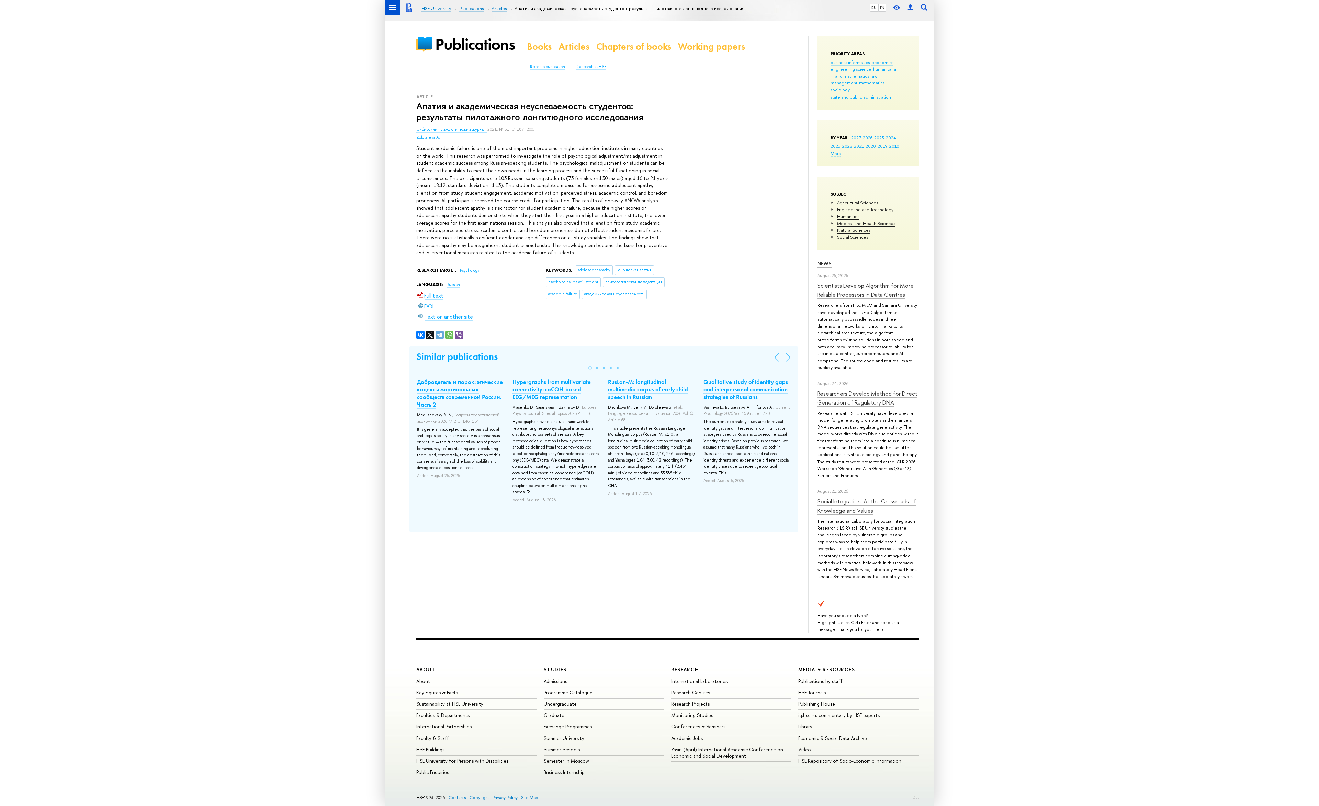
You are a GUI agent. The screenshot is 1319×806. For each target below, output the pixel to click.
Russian (453, 284)
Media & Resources (826, 669)
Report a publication (547, 66)
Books (539, 47)
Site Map (529, 798)
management (844, 83)
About (426, 669)
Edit (916, 796)
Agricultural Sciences (857, 203)
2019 (883, 146)
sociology (840, 90)
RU (874, 7)
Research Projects (690, 704)
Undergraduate (560, 704)
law (874, 76)
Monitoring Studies (692, 715)
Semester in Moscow (566, 761)
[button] (590, 368)
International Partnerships (444, 726)
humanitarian (886, 69)
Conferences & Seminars (698, 726)
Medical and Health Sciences (866, 223)
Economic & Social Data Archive (832, 738)
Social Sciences (852, 237)
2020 (871, 146)
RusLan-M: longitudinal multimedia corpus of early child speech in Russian (648, 389)
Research (685, 669)
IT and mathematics (850, 76)
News (824, 263)
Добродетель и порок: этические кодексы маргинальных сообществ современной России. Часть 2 (460, 393)
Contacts (457, 798)
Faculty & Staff (432, 738)
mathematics (871, 83)
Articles (574, 47)
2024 (891, 138)
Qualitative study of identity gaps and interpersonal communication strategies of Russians (745, 389)
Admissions (555, 681)
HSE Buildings (430, 749)
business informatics (850, 62)
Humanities (848, 216)
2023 (836, 146)
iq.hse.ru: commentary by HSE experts (839, 715)
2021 (859, 146)
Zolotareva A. (428, 137)
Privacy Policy (505, 798)
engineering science (851, 69)
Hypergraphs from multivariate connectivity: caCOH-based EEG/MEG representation (551, 389)
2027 (856, 138)
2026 (867, 138)
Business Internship (564, 772)
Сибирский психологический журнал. (451, 129)
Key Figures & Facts (437, 692)
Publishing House (816, 704)
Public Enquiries (432, 772)
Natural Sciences (853, 230)
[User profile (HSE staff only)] (910, 7)
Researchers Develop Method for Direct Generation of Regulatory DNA (867, 397)
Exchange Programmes (568, 726)
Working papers (711, 47)
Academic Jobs (687, 738)
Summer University (564, 738)
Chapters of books (633, 47)
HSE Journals (812, 692)
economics (882, 62)
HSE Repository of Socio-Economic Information (849, 761)
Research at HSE (591, 66)
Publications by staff (820, 681)
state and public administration (861, 97)
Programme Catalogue (568, 692)
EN (882, 7)
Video (804, 749)
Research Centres (690, 692)
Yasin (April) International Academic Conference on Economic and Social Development (727, 752)
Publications (475, 44)
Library (805, 726)
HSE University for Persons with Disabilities (462, 761)
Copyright (479, 798)
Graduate (554, 715)
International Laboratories (699, 681)
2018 (894, 146)
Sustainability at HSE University (449, 704)
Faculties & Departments (443, 715)
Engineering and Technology (865, 209)
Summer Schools (562, 749)
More (836, 153)
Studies (555, 669)
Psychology (470, 270)
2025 (879, 138)
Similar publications (457, 357)
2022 (847, 146)
